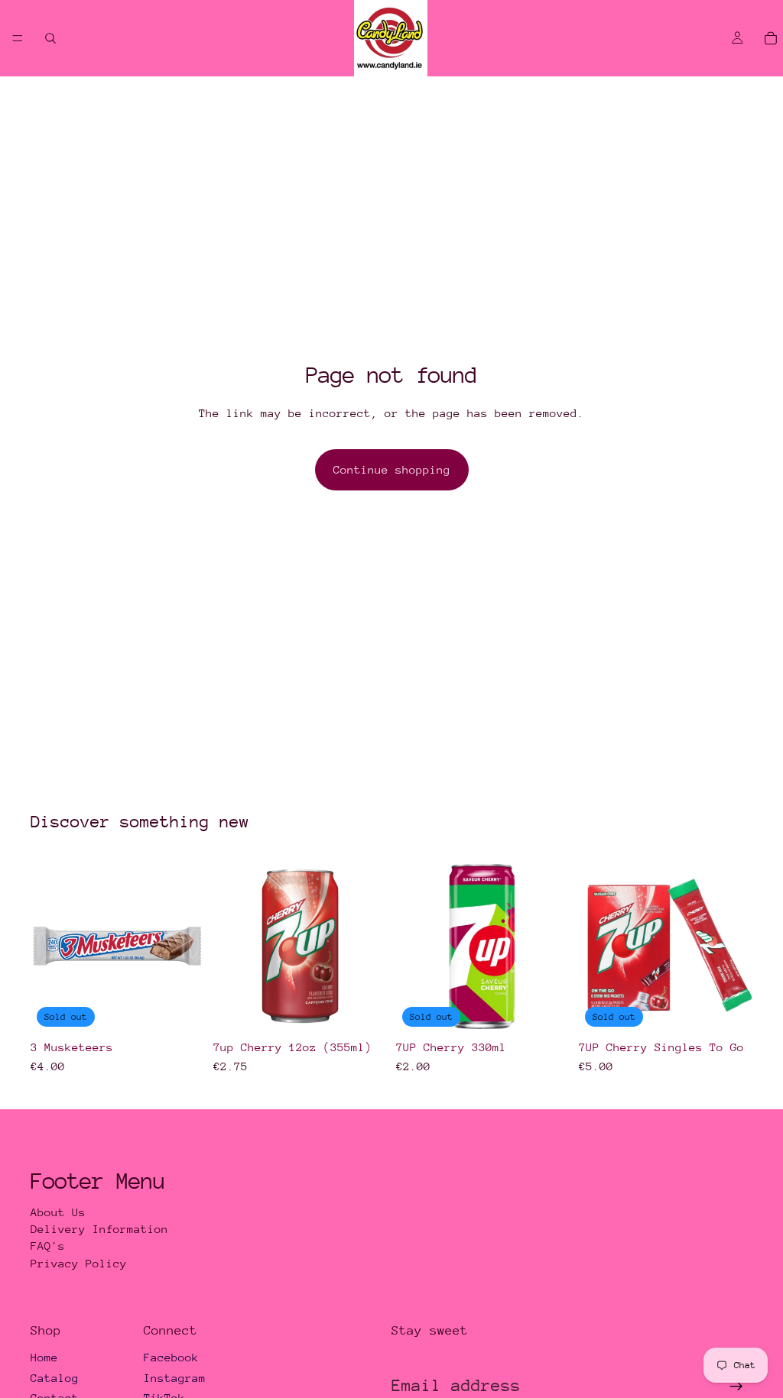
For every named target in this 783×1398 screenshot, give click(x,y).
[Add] (363, 1010)
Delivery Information (99, 1228)
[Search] (50, 38)
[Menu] (17, 38)
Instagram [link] (175, 1377)
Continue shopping (391, 469)
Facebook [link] (171, 1357)
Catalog (55, 1377)
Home (44, 1357)
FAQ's (48, 1245)
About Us (58, 1211)
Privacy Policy (79, 1263)
